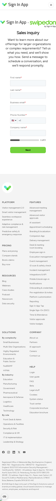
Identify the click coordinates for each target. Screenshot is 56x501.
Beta (32, 385)
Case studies (8, 290)
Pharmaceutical (10, 392)
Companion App (37, 236)
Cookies (33, 394)
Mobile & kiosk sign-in (39, 279)
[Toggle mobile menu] (51, 5)
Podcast (6, 294)
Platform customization (40, 297)
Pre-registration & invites (41, 292)
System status (36, 399)
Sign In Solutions (40, 484)
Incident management (40, 270)
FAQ (32, 381)
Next (28, 150)
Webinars (6, 285)
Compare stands (9, 255)
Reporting (34, 301)
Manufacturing (10, 384)
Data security (8, 303)
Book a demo (8, 260)
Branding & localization (40, 231)
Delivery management (39, 240)
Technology (8, 410)
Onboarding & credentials (41, 288)
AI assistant (35, 222)
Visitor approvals (37, 319)
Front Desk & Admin (12, 419)
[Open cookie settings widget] (4, 496)
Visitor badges (36, 324)
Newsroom (7, 299)
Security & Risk (10, 428)
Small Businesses (11, 342)
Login (32, 372)
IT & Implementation (12, 437)
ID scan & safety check (40, 265)
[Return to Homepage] (15, 5)
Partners (33, 342)
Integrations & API (38, 274)
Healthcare (8, 406)
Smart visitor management (14, 212)
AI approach (35, 347)
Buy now (6, 264)
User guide (34, 377)
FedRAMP (7, 366)
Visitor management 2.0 (13, 208)
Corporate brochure (39, 408)
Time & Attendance (38, 315)
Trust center (35, 403)
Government (9, 388)
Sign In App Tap (37, 306)
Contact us (35, 355)
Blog (4, 281)
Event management (39, 261)
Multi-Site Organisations (14, 347)
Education (8, 379)
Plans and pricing (10, 251)
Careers (33, 351)
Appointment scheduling (41, 227)
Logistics (7, 401)
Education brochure (39, 412)
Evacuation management (41, 257)
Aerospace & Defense (13, 397)
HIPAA (6, 370)
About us (34, 338)
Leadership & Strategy (13, 442)
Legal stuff (35, 390)
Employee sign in (37, 252)
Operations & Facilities (13, 424)
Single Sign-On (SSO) (39, 310)
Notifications (36, 283)
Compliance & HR (11, 433)
